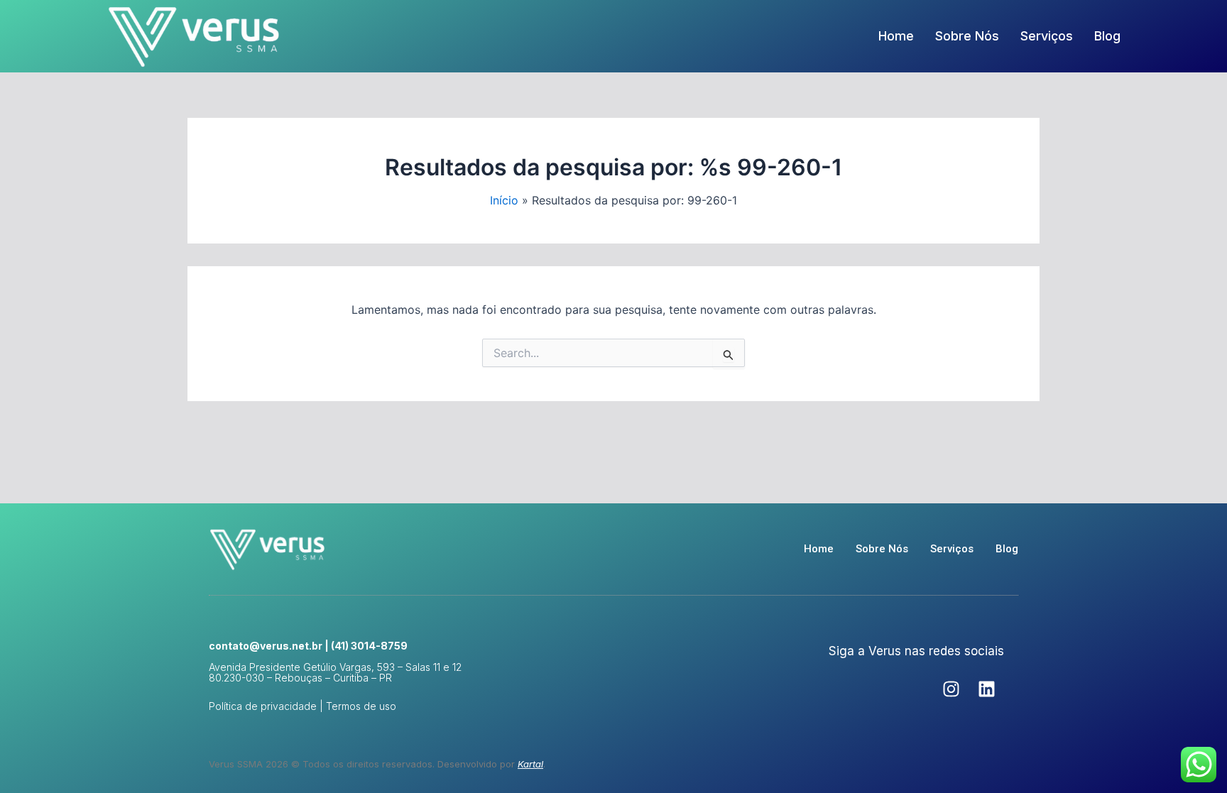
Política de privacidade (263, 706)
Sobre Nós (967, 35)
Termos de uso (361, 706)
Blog (1107, 35)
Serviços (1046, 35)
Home (896, 35)
